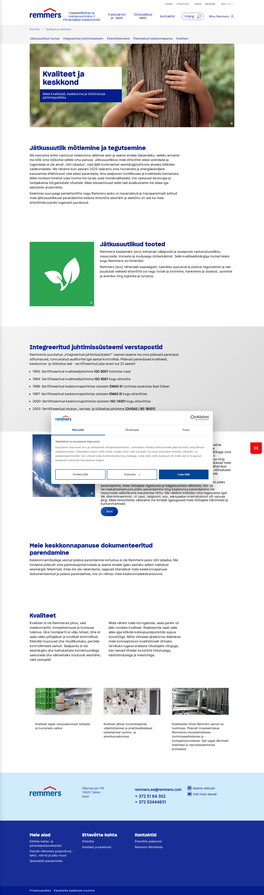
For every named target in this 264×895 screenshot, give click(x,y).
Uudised (169, 4)
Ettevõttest (183, 4)
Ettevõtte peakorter (148, 841)
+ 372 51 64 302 (150, 796)
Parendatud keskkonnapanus (153, 38)
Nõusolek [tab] (78, 429)
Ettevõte (35, 29)
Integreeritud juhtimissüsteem (83, 38)
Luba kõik (184, 474)
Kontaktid (167, 16)
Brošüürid (210, 4)
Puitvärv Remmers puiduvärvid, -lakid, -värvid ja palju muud (52, 853)
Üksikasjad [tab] (132, 429)
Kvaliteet (182, 38)
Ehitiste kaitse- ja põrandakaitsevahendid (45, 843)
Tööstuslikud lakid (142, 16)
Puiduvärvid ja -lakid (117, 16)
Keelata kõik (80, 474)
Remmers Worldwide (149, 847)
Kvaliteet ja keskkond (96, 847)
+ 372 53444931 (150, 801)
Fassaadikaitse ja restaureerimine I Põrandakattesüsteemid (81, 16)
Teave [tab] (186, 429)
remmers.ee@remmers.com (158, 789)
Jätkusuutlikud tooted (44, 38)
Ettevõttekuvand (118, 38)
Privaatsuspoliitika (40, 890)
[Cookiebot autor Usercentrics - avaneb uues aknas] (193, 418)
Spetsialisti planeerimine (46, 861)
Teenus (197, 4)
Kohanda (130, 474)
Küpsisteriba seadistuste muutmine (74, 890)
